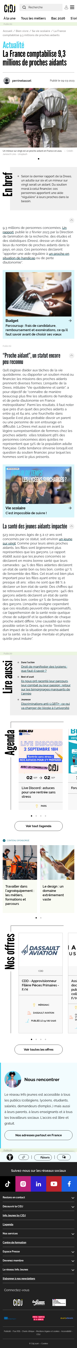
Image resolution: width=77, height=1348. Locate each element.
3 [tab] (41, 816)
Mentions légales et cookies (47, 1331)
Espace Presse (11, 1251)
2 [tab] (36, 816)
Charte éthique (28, 1331)
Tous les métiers (33, 18)
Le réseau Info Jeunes (15, 1269)
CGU (38, 1334)
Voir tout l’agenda (38, 826)
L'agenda (8, 1224)
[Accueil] (10, 8)
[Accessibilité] (10, 1157)
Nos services (10, 1233)
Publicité (7, 1331)
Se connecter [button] (66, 7)
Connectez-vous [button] (16, 1290)
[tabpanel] (38, 122)
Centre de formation (14, 1242)
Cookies (44, 1344)
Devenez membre (13, 1260)
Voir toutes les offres (38, 1049)
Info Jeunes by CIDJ (14, 1215)
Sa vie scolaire (41, 31)
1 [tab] (38, 159)
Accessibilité (66, 1331)
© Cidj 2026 (34, 1344)
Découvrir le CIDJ (13, 1206)
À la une (10, 18)
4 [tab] (45, 816)
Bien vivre (22, 31)
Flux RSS (16, 1331)
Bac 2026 (58, 18)
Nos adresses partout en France (38, 1135)
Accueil (7, 31)
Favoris (45, 1157)
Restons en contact (14, 1197)
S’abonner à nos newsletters (19, 1278)
